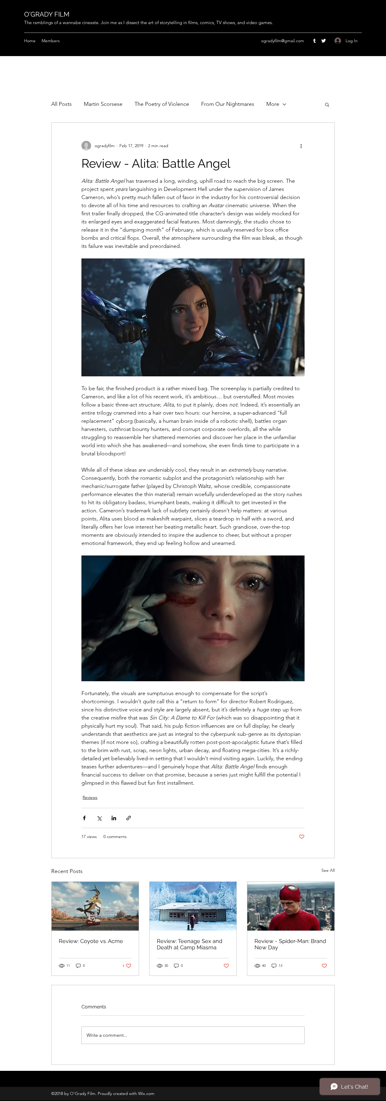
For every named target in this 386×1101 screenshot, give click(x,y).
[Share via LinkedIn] (114, 818)
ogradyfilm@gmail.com (282, 40)
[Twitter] (324, 41)
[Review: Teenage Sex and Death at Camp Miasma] (193, 906)
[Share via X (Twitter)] (99, 818)
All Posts (61, 104)
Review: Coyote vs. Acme (91, 941)
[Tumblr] (315, 41)
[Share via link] (128, 818)
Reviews (90, 797)
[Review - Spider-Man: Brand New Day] (290, 906)
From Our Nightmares (227, 104)
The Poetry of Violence (161, 104)
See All (328, 870)
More (272, 104)
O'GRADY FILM (46, 14)
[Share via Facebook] (84, 818)
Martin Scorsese (103, 104)
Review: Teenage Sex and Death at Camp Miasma (189, 944)
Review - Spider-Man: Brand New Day (290, 944)
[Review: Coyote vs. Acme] (95, 906)
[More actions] (301, 145)
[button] (327, 104)
